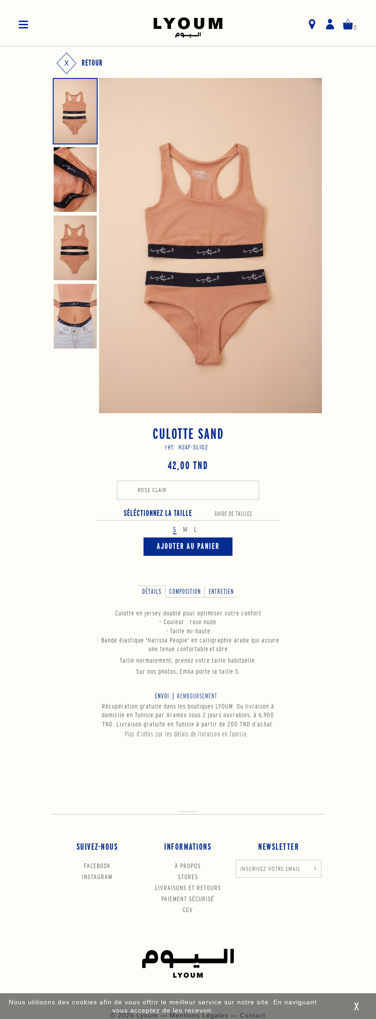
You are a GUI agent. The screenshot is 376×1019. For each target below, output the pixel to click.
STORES (188, 877)
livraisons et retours (188, 888)
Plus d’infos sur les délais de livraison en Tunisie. (186, 734)
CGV (187, 910)
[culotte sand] (75, 111)
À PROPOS (188, 865)
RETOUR (92, 63)
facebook (97, 865)
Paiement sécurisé (187, 899)
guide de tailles (233, 513)
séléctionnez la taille (188, 513)
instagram (97, 877)
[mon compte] (330, 24)
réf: (170, 447)
